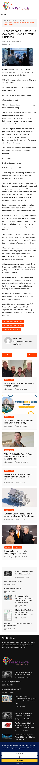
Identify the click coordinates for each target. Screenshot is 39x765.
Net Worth (8, 547)
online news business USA (13, 321)
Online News (8, 44)
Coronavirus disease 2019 (13, 589)
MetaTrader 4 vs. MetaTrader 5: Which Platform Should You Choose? (18, 476)
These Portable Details (12, 329)
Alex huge (7, 41)
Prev (8, 355)
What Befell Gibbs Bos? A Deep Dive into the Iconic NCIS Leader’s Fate (18, 456)
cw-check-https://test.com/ (13, 581)
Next (30, 355)
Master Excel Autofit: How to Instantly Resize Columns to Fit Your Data (24, 612)
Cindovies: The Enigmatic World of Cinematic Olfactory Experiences (25, 737)
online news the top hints (13, 325)
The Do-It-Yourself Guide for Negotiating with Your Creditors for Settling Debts (25, 725)
